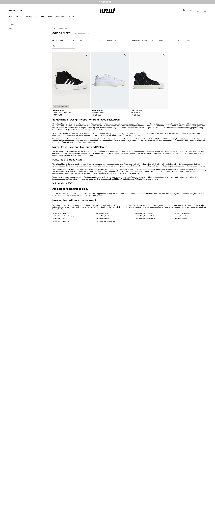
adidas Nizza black (102, 216)
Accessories (40, 16)
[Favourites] (197, 10)
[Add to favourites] (87, 54)
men (21, 10)
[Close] (204, 2)
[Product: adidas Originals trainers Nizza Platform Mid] (71, 80)
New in (11, 16)
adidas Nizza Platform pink (62, 221)
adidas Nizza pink (181, 219)
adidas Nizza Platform (60, 213)
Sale (68, 16)
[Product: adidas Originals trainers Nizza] (148, 80)
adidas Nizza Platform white (105, 221)
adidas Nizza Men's (102, 213)
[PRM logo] (107, 10)
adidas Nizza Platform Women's (63, 216)
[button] (63, 40)
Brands (50, 16)
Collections (59, 16)
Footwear (29, 16)
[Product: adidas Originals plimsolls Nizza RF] (110, 80)
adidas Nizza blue (59, 219)
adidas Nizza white (181, 216)
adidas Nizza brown (102, 219)
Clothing (19, 16)
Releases (76, 16)
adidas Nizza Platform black (144, 216)
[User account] (190, 10)
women (12, 10)
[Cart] (204, 10)
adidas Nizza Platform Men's (144, 213)
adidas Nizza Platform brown (145, 219)
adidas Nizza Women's (182, 213)
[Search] (184, 11)
